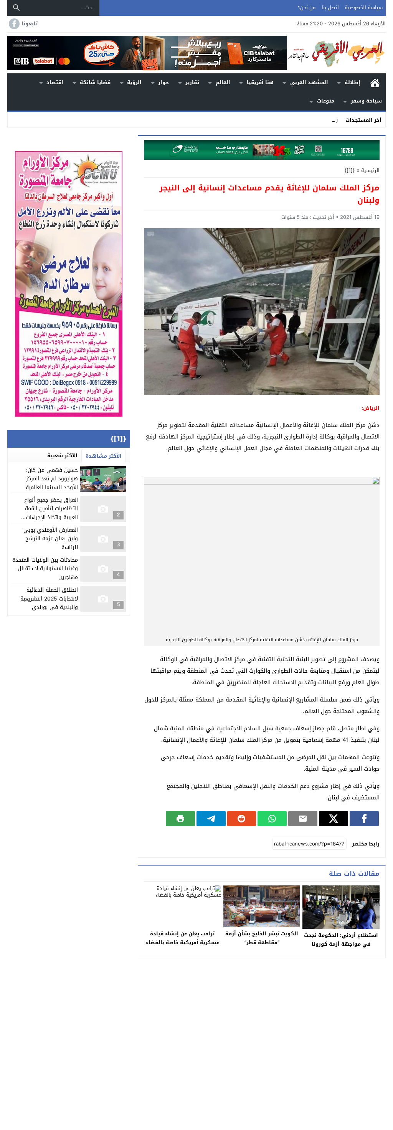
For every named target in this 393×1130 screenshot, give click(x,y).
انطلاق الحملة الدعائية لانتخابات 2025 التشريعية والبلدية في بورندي (49, 598)
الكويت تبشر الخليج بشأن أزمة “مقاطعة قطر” (261, 938)
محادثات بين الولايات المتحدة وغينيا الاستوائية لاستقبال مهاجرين (45, 568)
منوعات (325, 101)
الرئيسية (375, 82)
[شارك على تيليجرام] (211, 818)
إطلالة (352, 82)
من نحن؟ (306, 7)
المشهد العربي (309, 82)
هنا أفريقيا (260, 82)
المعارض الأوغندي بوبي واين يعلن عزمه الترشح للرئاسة (50, 539)
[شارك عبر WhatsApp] (272, 818)
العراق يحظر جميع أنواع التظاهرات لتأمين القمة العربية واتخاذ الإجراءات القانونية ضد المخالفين (51, 513)
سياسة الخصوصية (364, 7)
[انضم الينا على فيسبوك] (13, 23)
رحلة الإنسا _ (324, 119)
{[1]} (350, 170)
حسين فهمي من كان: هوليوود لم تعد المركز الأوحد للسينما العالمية (52, 479)
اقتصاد (54, 82)
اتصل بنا (330, 7)
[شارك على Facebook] (364, 818)
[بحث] (16, 7)
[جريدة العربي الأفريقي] (336, 52)
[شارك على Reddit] (241, 818)
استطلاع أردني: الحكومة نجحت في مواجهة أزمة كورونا (341, 939)
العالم (223, 82)
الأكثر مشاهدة (104, 456)
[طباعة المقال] (180, 818)
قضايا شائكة (95, 82)
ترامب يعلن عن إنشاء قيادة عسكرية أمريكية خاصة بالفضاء (182, 938)
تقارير (192, 82)
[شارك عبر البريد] (302, 818)
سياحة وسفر (366, 101)
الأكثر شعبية (62, 455)
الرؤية (134, 82)
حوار (163, 82)
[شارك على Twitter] (333, 818)
